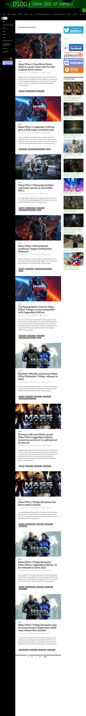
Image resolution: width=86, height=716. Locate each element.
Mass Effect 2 (31, 335)
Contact (75, 14)
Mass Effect (23, 335)
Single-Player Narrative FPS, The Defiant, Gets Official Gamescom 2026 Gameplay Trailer (72, 136)
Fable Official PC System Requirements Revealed (70, 210)
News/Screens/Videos (8, 25)
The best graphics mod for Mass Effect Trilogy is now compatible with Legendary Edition (36, 309)
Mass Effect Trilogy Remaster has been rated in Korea (37, 503)
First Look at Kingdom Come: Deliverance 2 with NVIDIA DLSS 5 (73, 249)
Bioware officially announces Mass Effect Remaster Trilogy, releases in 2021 (38, 376)
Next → (46, 657)
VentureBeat (39, 579)
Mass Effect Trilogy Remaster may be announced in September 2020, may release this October (37, 627)
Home (4, 14)
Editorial (5, 48)
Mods (31, 14)
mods (48, 149)
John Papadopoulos (36, 72)
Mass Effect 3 (40, 91)
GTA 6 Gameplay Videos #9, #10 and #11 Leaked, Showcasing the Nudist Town (73, 155)
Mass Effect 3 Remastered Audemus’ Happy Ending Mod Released (35, 248)
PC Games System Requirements (42, 14)
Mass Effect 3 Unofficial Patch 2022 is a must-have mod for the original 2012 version (36, 67)
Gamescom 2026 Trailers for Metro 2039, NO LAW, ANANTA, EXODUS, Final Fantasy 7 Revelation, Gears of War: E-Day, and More (73, 230)
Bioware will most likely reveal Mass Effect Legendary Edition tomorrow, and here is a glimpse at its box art (37, 438)
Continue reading (24, 85)
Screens (14, 14)
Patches (26, 14)
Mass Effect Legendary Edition (37, 149)
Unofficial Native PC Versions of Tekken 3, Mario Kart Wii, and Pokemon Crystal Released (72, 268)
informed (35, 575)
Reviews (69, 14)
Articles (5, 28)
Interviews (5, 51)
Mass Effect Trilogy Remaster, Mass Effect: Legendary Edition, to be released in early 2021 (37, 564)
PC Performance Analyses (58, 14)
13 (40, 657)
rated (55, 512)
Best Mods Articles (7, 40)
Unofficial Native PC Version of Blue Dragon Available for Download (73, 192)
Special (4, 31)
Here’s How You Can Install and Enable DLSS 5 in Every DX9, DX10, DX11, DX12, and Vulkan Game (73, 174)
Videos (20, 14)
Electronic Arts (30, 91)
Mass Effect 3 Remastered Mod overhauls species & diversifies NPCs (35, 188)
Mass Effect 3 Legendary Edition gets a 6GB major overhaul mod (36, 128)
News (8, 14)
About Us (82, 14)
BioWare (22, 91)
